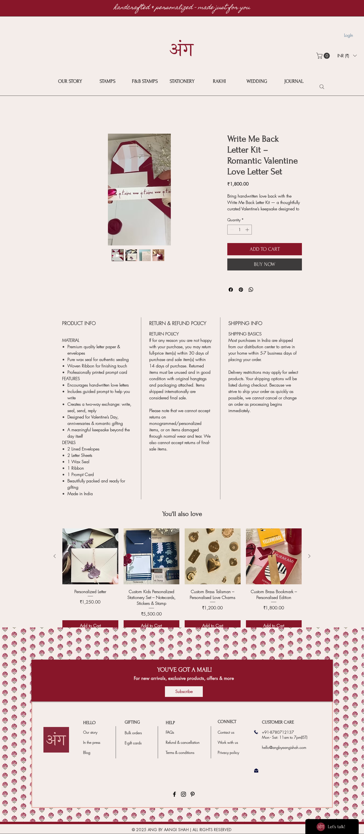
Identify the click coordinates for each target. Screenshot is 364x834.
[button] (323, 56)
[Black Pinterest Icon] (192, 800)
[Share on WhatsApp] (251, 296)
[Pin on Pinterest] (241, 296)
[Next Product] (309, 562)
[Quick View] (90, 563)
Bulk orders (133, 739)
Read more (235, 215)
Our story (90, 738)
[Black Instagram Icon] (183, 800)
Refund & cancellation (183, 748)
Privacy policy (228, 758)
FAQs (170, 738)
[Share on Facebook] (231, 296)
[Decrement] (231, 236)
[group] (182, 586)
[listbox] (347, 55)
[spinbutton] (239, 236)
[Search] (321, 86)
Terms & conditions (180, 758)
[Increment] (247, 236)
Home (67, 115)
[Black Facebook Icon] (174, 800)
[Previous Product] (54, 562)
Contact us (226, 738)
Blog (86, 758)
